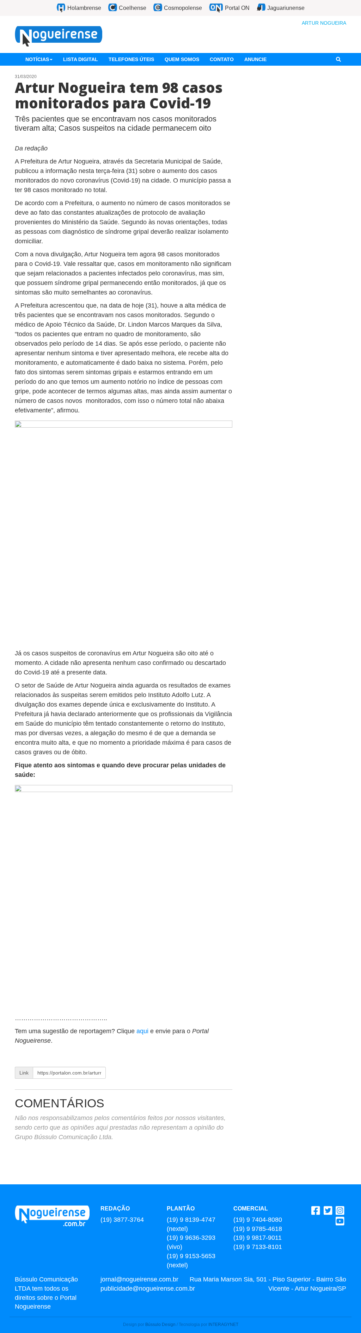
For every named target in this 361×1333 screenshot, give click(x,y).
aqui (143, 1031)
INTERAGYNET (223, 1324)
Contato (222, 59)
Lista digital (80, 59)
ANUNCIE (255, 59)
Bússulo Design (160, 1324)
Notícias (37, 59)
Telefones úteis (131, 59)
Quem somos (182, 59)
